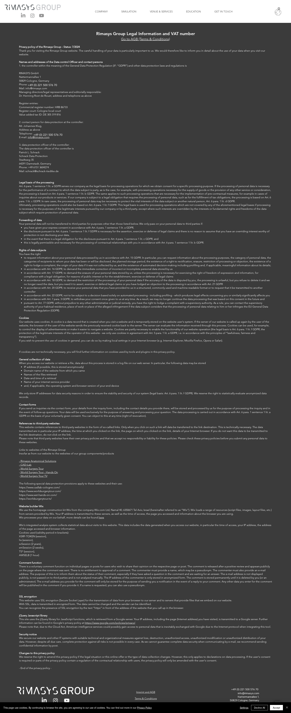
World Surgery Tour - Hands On (39, 472)
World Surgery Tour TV (33, 476)
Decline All (259, 707)
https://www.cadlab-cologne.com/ (39, 487)
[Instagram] (32, 15)
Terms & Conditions (146, 698)
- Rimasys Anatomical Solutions (37, 461)
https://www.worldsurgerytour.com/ (40, 491)
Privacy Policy (144, 707)
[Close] (287, 707)
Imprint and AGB (145, 692)
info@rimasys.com (248, 693)
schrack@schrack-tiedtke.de (42, 171)
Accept (276, 707)
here (101, 517)
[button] (278, 11)
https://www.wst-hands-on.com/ (38, 495)
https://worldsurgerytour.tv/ (35, 498)
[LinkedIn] (23, 15)
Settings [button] (244, 707)
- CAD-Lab (25, 464)
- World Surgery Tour (31, 468)
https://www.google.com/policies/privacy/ (110, 622)
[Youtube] (41, 15)
